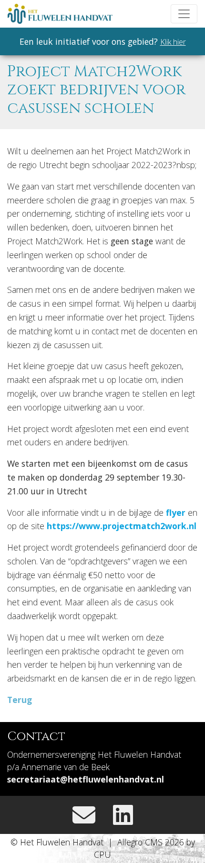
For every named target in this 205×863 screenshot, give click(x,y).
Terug (19, 699)
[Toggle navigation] (184, 13)
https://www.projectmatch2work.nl (121, 526)
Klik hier (173, 42)
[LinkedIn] (123, 814)
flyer (175, 512)
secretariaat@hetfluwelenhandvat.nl (85, 779)
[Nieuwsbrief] (83, 814)
